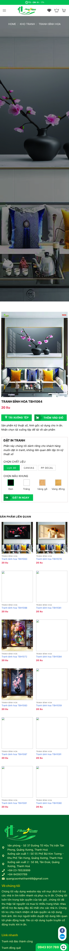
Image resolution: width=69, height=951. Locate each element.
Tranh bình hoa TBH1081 (48, 608)
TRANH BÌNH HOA (50, 24)
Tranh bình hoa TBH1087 (14, 754)
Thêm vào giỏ (53, 417)
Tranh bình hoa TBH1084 (49, 656)
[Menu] (4, 10)
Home (12, 24)
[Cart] (64, 10)
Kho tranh (27, 24)
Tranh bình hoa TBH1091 (48, 754)
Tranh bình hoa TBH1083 (14, 705)
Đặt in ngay (21, 497)
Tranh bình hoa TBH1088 (14, 608)
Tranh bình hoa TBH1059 (49, 705)
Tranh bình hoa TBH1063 (14, 559)
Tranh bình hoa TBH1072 (14, 656)
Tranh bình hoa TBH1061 (14, 803)
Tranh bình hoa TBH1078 (49, 559)
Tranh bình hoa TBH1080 (49, 803)
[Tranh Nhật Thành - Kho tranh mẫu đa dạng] (31, 10)
